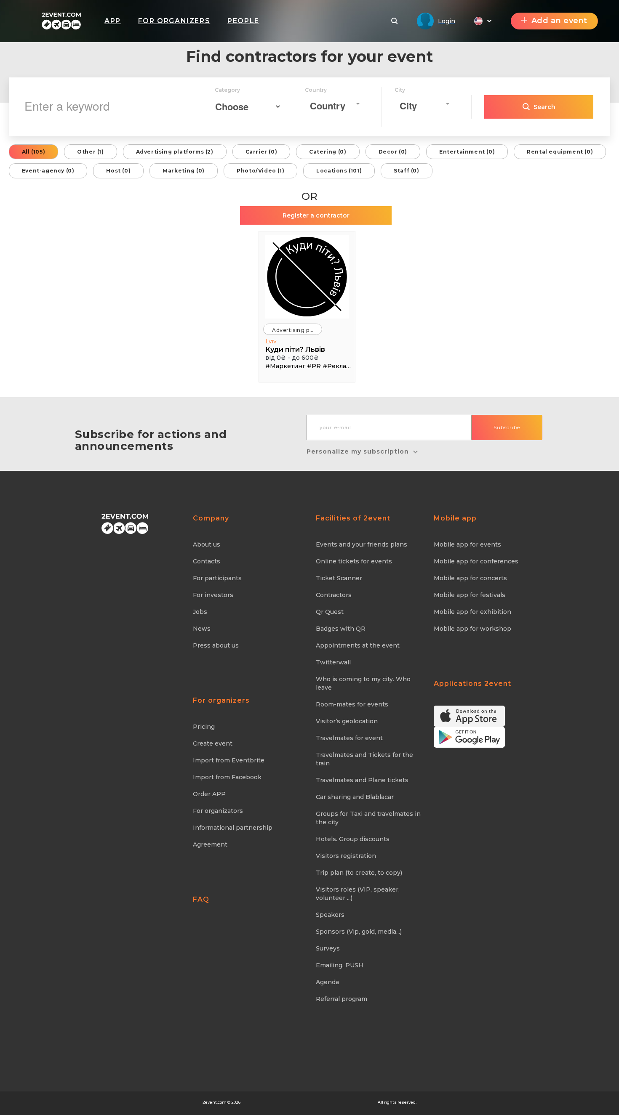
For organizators (218, 811)
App (112, 21)
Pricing (204, 726)
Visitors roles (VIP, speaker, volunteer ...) (358, 894)
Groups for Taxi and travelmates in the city (368, 818)
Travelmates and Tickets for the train (364, 759)
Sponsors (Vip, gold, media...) (359, 931)
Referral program (341, 999)
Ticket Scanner (339, 578)
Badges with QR (341, 628)
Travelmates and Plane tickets (362, 780)
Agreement (210, 844)
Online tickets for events (354, 561)
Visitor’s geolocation (347, 721)
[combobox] (335, 104)
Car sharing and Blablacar (355, 797)
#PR (314, 366)
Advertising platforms (297, 330)
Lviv (271, 341)
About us (206, 544)
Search (544, 107)
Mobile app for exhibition (472, 612)
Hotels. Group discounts (353, 839)
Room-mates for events (352, 704)
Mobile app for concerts (470, 578)
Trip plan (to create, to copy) (359, 872)
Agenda (327, 982)
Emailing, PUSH (339, 965)
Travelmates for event (349, 738)
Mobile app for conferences (476, 561)
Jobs (200, 612)
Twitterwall (333, 662)
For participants (217, 578)
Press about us (216, 645)
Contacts (206, 561)
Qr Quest (330, 612)
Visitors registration (346, 856)
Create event (212, 743)
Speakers (330, 915)
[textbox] (332, 105)
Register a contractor (316, 215)
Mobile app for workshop (472, 628)
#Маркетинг (285, 366)
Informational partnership (232, 827)
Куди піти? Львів (295, 349)
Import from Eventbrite (228, 760)
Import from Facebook (227, 777)
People (243, 21)
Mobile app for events (467, 544)
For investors (213, 595)
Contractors (334, 595)
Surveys (328, 948)
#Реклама (338, 366)
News (202, 628)
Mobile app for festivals (469, 595)
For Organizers (174, 21)
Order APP (209, 794)
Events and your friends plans (361, 544)
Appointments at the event (358, 645)
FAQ (201, 899)
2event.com (215, 1102)
